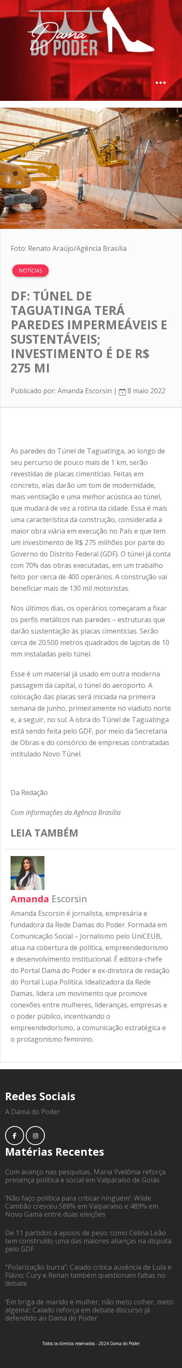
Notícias (30, 270)
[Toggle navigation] (160, 82)
